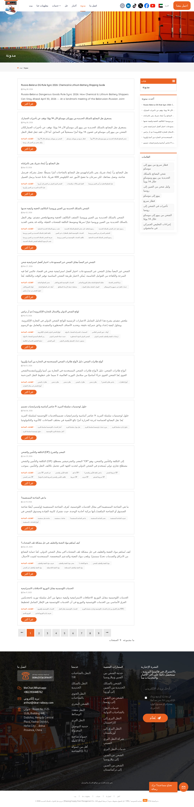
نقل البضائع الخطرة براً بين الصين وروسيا (100, 184)
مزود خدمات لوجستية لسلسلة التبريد (96, 427)
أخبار (74, 5)
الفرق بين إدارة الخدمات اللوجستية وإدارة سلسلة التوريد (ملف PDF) (103, 609)
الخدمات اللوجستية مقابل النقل (68, 609)
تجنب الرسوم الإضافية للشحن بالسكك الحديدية (37, 241)
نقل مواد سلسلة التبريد (73, 427)
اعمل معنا (182, 5)
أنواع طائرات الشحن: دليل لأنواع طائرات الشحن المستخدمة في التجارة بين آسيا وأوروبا (159, 137)
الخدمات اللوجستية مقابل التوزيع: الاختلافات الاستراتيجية (47, 588)
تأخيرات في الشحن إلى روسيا (155, 207)
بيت (31, 5)
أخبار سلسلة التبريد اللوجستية (55, 431)
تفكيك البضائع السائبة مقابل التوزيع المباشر (91, 282)
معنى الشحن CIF (28, 477)
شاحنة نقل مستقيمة (44, 518)
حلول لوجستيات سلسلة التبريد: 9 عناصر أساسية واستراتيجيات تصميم (159, 143)
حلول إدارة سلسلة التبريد (120, 427)
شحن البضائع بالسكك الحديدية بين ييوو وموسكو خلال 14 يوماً (156, 177)
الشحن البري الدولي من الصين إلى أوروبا (50, 184)
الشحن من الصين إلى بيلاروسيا (113, 757)
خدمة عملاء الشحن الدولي (57, 336)
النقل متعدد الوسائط (78, 712)
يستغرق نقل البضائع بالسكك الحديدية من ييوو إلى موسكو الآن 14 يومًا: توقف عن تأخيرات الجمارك (159, 110)
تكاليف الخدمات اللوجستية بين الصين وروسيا (70, 237)
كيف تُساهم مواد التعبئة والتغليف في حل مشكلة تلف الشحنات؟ (50, 542)
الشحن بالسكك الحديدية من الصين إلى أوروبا (114, 688)
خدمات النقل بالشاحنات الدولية (113, 710)
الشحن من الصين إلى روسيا (113, 700)
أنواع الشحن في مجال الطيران (32, 386)
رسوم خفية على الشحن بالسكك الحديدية (111, 229)
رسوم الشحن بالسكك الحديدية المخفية (100, 237)
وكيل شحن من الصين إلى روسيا (156, 188)
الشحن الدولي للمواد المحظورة (80, 336)
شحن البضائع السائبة (44, 282)
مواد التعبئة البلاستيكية (53, 568)
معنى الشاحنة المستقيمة (98, 518)
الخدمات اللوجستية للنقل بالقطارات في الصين (70, 233)
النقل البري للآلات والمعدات (75, 184)
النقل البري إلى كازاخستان (112, 720)
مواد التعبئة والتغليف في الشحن (32, 568)
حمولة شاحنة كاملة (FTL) (79, 739)
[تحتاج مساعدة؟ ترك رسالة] (183, 787)
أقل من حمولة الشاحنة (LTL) (79, 749)
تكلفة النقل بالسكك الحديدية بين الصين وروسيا (37, 233)
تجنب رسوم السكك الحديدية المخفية (49, 229)
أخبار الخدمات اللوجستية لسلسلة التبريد (49, 427)
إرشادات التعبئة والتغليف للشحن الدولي (106, 336)
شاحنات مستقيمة (60, 518)
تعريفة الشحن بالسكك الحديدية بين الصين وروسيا (37, 237)
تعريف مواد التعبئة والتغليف (46, 563)
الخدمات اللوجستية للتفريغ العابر (64, 282)
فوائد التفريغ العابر (28, 287)
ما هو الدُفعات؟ (83, 563)
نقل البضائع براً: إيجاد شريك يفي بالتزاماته (159, 116)
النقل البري (78, 720)
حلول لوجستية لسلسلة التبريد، (32, 431)
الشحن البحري (79, 704)
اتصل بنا (93, 5)
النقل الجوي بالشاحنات (78, 696)
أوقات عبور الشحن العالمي (100, 332)
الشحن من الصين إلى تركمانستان (113, 767)
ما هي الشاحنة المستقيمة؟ (33, 497)
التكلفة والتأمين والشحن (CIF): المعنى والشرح (43, 452)
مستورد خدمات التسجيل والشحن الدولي (72, 341)
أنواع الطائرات (123, 382)
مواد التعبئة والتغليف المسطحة (73, 568)
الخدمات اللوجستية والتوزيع (46, 609)
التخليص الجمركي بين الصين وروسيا (99, 233)
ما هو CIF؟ (76, 473)
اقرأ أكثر (28, 103)
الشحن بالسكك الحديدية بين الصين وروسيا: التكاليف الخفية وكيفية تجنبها (159, 121)
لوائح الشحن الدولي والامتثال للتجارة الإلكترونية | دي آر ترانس (159, 132)
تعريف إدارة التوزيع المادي (43, 613)
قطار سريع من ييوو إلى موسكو (155, 166)
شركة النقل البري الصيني (113, 741)
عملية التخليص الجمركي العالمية (32, 341)
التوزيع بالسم (27, 613)
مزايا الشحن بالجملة (114, 282)
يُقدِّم (153, 718)
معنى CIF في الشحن (44, 473)
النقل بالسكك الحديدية (79, 685)
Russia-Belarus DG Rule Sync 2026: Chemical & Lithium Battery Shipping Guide (159, 105)
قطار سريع (149, 200)
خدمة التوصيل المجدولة (79, 728)
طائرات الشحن (42, 382)
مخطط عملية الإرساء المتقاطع (67, 287)
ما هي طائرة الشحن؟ (107, 382)
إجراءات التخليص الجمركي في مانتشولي (157, 226)
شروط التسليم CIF (99, 477)
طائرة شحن (55, 382)
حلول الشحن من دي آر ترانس (32, 291)
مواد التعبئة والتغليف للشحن (101, 563)
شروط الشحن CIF (112, 473)
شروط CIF (73, 477)
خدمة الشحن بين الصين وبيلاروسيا (113, 675)
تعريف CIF (85, 477)
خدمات (55, 5)
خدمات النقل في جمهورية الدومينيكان (115, 287)
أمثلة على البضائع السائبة (45, 287)
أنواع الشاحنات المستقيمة (30, 522)
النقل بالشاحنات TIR (81, 675)
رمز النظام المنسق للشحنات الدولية (34, 336)
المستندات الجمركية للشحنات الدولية (76, 332)
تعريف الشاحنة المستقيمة (118, 518)
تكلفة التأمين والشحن (61, 473)
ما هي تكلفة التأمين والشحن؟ (93, 473)
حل (66, 5)
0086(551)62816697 (42, 678)
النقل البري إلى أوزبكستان (112, 731)
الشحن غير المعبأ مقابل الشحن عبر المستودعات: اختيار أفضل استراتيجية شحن (159, 126)
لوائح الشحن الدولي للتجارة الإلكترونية (49, 332)
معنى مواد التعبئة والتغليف (66, 563)
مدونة (82, 5)
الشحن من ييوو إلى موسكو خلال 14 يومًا (157, 217)
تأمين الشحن (51, 341)
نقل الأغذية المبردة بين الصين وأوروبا (34, 187)
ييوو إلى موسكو (151, 195)
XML (127, 801)
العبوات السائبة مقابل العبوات (90, 287)
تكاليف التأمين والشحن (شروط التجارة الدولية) (52, 477)
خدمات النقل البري (114, 749)
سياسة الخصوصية (136, 801)
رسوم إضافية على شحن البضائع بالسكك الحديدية (79, 229)
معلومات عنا (42, 5)
